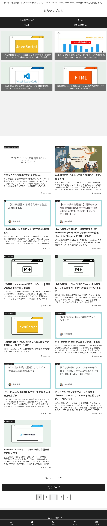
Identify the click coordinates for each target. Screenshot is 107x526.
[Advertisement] (53, 114)
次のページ (53, 487)
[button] (99, 401)
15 (60, 497)
